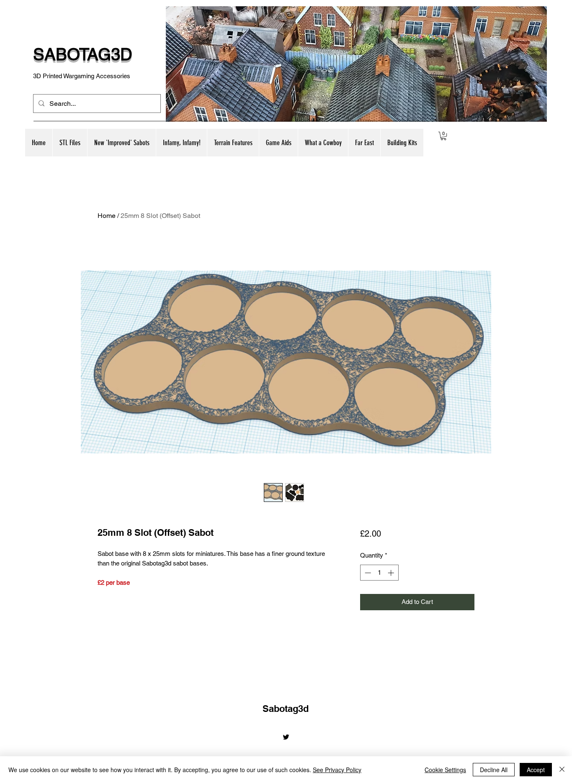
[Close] (562, 769)
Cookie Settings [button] (445, 769)
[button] (121, 142)
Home (107, 216)
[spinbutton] (379, 573)
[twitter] (286, 737)
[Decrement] (367, 573)
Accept (536, 769)
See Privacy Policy (337, 769)
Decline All (494, 769)
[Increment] (391, 573)
